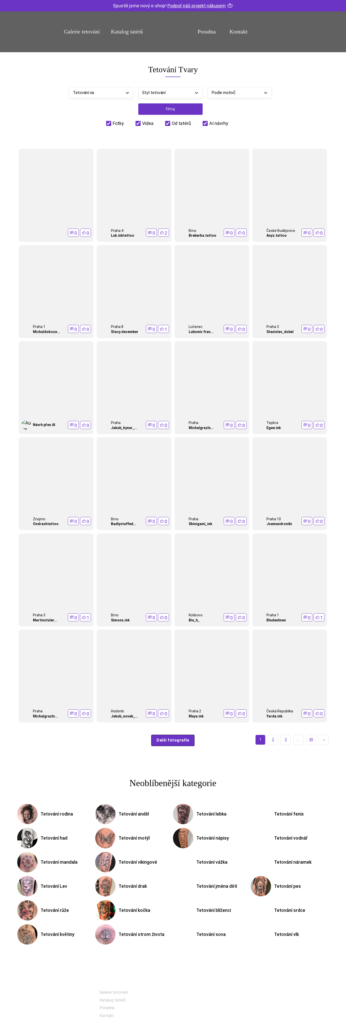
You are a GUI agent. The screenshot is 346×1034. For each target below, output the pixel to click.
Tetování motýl (134, 838)
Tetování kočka (134, 910)
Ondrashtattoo (46, 524)
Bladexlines (276, 620)
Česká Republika (279, 711)
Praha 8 (117, 327)
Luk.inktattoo (122, 235)
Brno (192, 231)
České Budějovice (280, 231)
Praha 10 (273, 519)
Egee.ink (273, 428)
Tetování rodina (57, 814)
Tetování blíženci (213, 910)
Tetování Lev (54, 886)
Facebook (199, 994)
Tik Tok (197, 1019)
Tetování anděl (134, 814)
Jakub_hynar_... (124, 428)
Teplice (272, 423)
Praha (116, 423)
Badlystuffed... (123, 524)
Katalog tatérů (127, 31)
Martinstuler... (45, 620)
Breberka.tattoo (202, 235)
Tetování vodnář (291, 838)
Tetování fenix (289, 814)
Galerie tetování (82, 31)
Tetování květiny (57, 934)
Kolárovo (196, 615)
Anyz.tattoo (276, 235)
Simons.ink (120, 620)
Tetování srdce (289, 910)
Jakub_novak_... (124, 716)
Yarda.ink (274, 716)
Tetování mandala (59, 862)
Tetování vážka (211, 862)
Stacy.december (124, 332)
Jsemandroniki (279, 524)
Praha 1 (39, 327)
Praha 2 (195, 711)
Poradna (207, 31)
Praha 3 (272, 327)
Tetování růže (55, 910)
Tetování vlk (286, 934)
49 (311, 739)
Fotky (118, 123)
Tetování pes (287, 886)
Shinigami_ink (200, 524)
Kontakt (238, 31)
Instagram (200, 1006)
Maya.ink (196, 716)
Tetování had (54, 838)
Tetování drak (133, 886)
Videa (147, 123)
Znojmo (39, 519)
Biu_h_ (194, 620)
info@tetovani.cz (286, 1009)
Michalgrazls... (201, 428)
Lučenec (196, 327)
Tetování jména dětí (216, 886)
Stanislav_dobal (280, 332)
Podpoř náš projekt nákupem (196, 5)
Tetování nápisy (212, 838)
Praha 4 (117, 231)
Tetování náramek (293, 862)
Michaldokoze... (46, 332)
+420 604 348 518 (285, 992)
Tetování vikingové (138, 862)
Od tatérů (181, 123)
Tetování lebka (211, 814)
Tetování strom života (141, 934)
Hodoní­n (117, 711)
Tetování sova (211, 934)
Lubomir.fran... (201, 332)
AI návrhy (218, 123)
